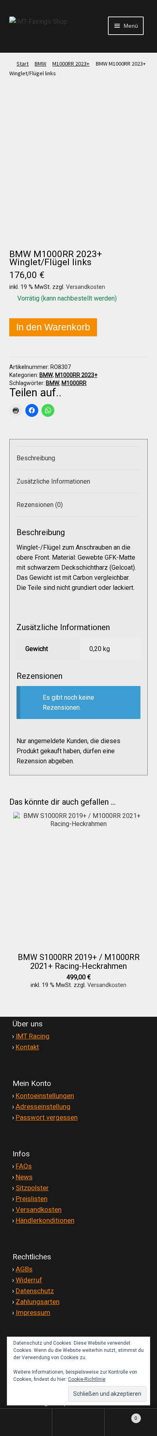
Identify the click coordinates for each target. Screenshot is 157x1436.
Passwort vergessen (47, 1117)
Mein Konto (26, 1422)
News (24, 1177)
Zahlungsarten (38, 1302)
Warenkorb (121, 1415)
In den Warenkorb (53, 327)
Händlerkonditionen (45, 1220)
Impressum (33, 1312)
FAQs (24, 1166)
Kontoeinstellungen (45, 1096)
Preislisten (32, 1199)
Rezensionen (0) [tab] (40, 505)
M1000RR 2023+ (70, 63)
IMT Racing (33, 1036)
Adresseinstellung (43, 1106)
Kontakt (27, 1047)
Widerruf (29, 1280)
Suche (78, 1422)
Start (23, 63)
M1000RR (74, 383)
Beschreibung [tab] (36, 458)
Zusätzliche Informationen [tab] (53, 481)
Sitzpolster (32, 1188)
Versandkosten (85, 287)
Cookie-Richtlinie (86, 1379)
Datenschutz (35, 1291)
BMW (40, 63)
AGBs (24, 1269)
